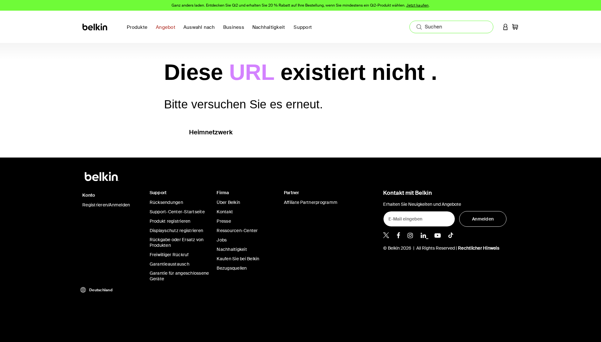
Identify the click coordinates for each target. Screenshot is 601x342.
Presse (224, 221)
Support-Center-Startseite (177, 212)
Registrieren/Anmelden (106, 205)
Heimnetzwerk (211, 132)
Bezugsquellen (232, 268)
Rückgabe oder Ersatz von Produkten (177, 242)
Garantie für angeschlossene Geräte (179, 276)
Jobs (222, 240)
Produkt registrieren (170, 221)
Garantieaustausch (169, 264)
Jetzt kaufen (417, 5)
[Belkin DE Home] (95, 26)
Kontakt (225, 212)
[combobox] (451, 27)
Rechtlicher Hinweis (478, 248)
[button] (505, 27)
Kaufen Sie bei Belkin (238, 259)
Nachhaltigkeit (232, 249)
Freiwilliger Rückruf (169, 254)
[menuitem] (270, 31)
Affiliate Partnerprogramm (310, 202)
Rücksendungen (166, 202)
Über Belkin (228, 202)
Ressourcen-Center (237, 230)
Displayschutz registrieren (176, 230)
